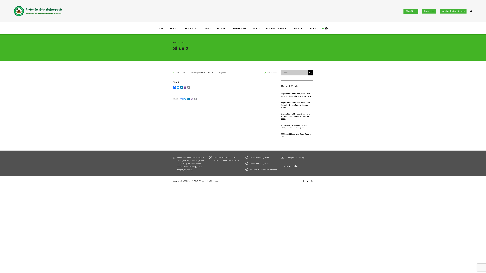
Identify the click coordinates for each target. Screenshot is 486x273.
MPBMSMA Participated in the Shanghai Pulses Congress (294, 126)
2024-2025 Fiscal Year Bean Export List (296, 135)
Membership (191, 28)
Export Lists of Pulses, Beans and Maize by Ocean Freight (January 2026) (295, 105)
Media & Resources (276, 28)
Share (175, 99)
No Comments (272, 73)
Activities (222, 28)
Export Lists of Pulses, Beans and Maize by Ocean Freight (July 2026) (296, 95)
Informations (240, 28)
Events (207, 28)
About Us (174, 28)
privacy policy (292, 166)
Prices (256, 28)
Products (297, 28)
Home (161, 28)
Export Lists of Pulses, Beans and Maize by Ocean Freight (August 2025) (295, 116)
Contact (312, 28)
